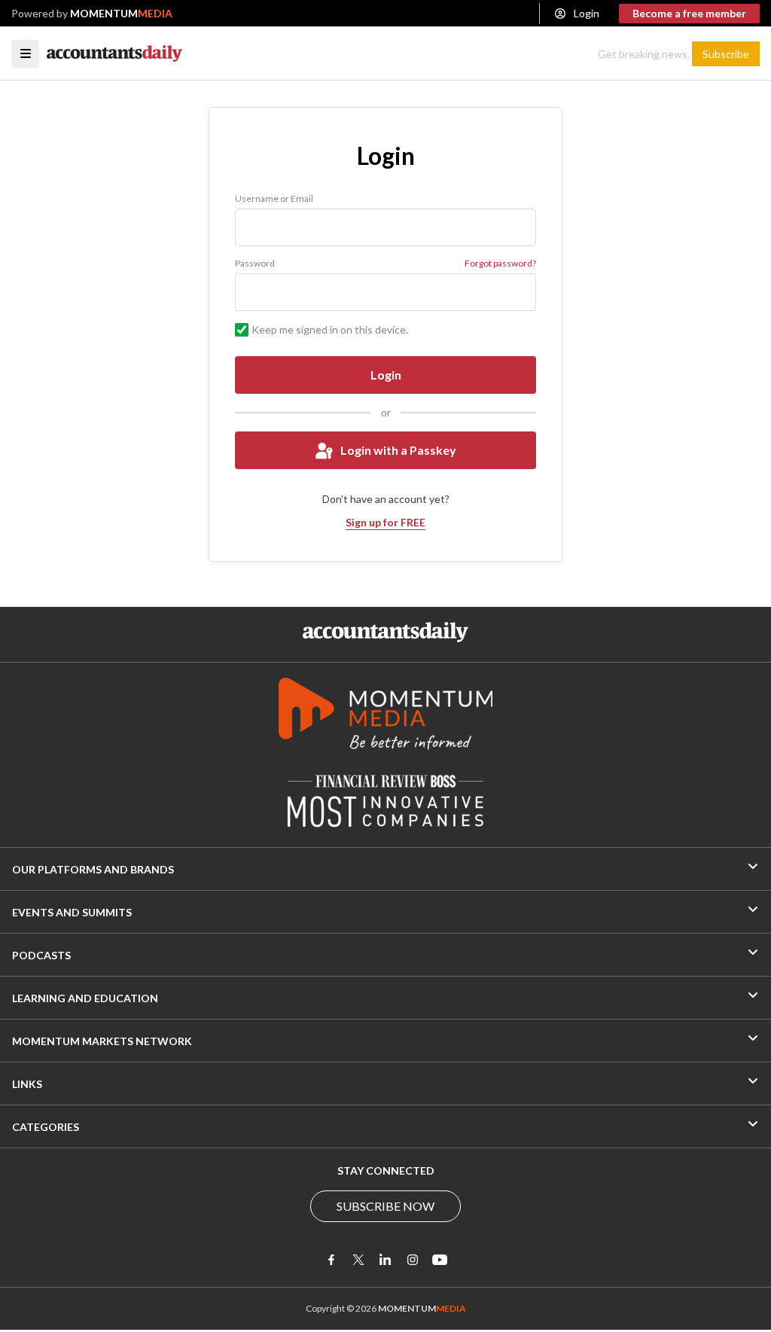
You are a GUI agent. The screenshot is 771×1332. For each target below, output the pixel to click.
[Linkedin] (385, 1259)
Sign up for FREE (385, 522)
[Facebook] (331, 1259)
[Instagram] (412, 1259)
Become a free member (689, 13)
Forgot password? (500, 263)
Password (255, 263)
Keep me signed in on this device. (329, 329)
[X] (358, 1259)
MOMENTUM (121, 13)
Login (586, 13)
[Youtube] (439, 1259)
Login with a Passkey (398, 450)
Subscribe (725, 53)
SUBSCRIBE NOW (385, 1206)
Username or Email (274, 198)
